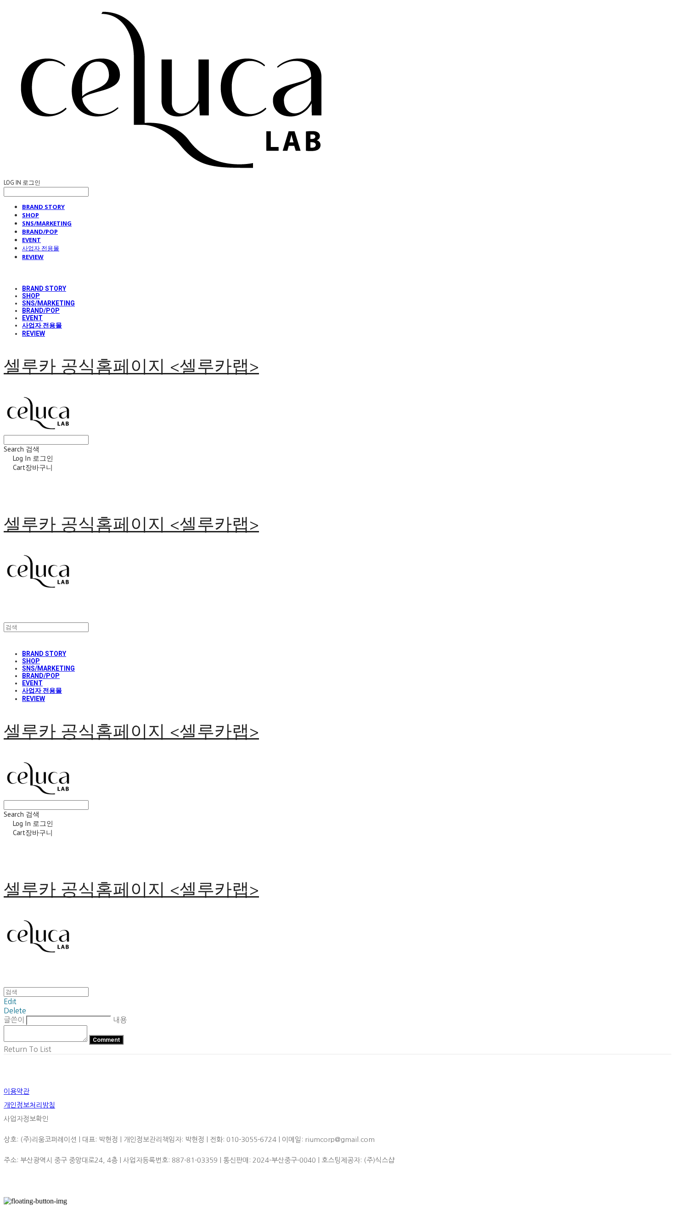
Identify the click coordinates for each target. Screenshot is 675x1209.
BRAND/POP (40, 231)
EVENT (31, 240)
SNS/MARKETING (47, 223)
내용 (120, 1019)
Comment (106, 1039)
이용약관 (16, 1091)
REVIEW (33, 257)
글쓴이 (14, 1019)
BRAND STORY (43, 207)
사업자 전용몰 (40, 248)
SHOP (30, 215)
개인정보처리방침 (29, 1105)
